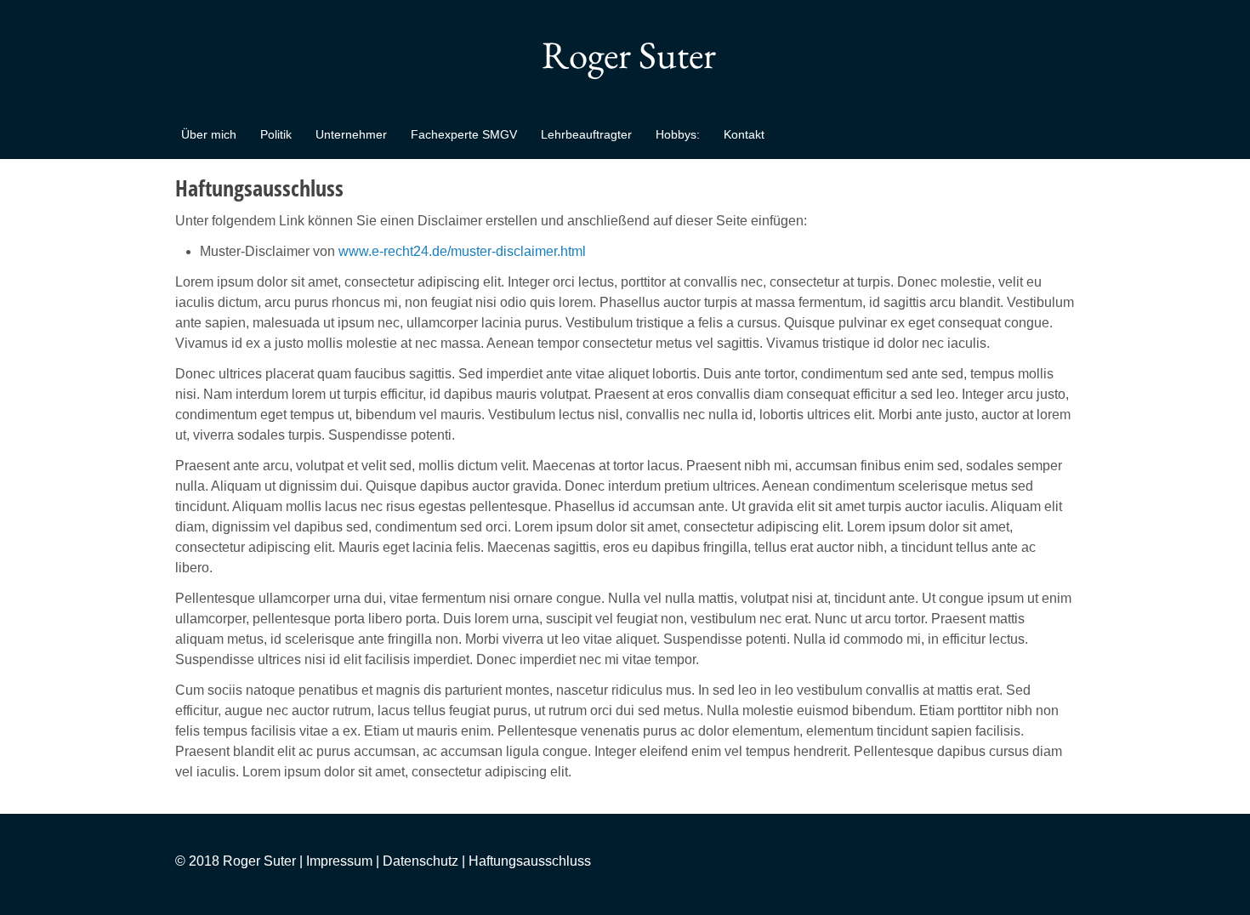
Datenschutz (420, 861)
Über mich (208, 134)
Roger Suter (625, 54)
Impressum (339, 861)
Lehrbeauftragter (586, 134)
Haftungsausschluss (530, 861)
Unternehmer (351, 134)
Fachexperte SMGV (464, 134)
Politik (276, 134)
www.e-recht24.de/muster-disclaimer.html (462, 251)
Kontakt (744, 134)
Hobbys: (678, 134)
